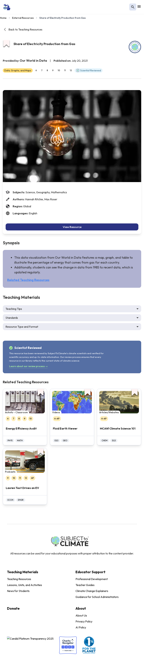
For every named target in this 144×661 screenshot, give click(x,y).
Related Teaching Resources (28, 280)
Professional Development (92, 579)
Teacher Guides (85, 585)
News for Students (18, 591)
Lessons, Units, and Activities (24, 585)
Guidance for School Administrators (97, 597)
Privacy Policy (84, 621)
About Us (81, 615)
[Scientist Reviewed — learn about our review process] (135, 47)
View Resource (72, 227)
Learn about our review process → (28, 366)
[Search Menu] (132, 7)
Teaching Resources (19, 579)
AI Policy (81, 627)
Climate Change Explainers (92, 591)
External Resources (23, 17)
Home (3, 17)
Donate (13, 608)
